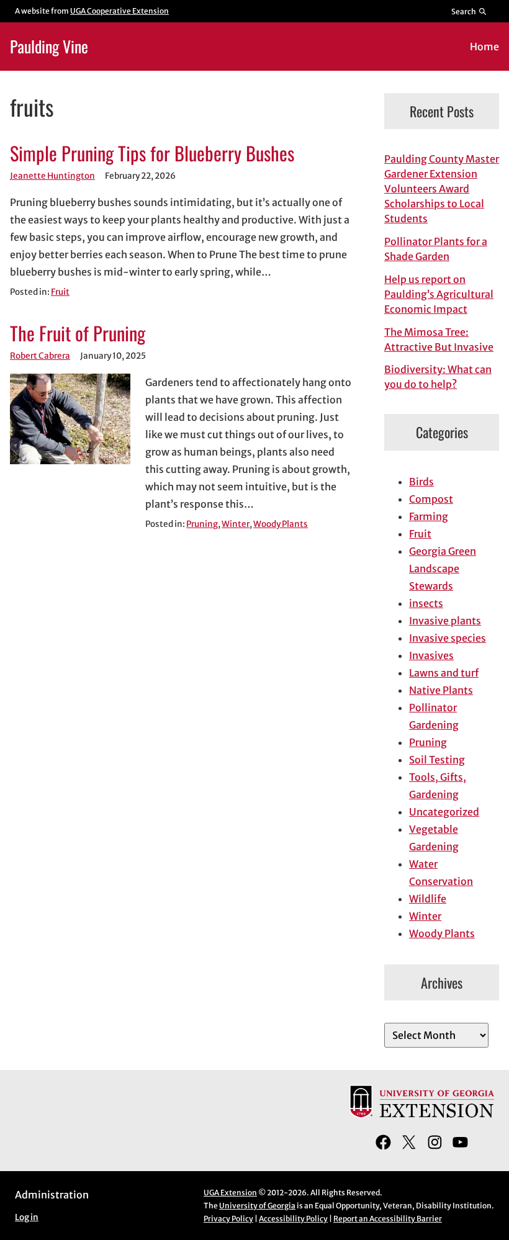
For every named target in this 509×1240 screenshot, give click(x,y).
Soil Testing (437, 759)
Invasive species (447, 638)
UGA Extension (230, 1192)
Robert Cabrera (40, 356)
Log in (26, 1217)
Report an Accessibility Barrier (387, 1218)
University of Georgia (257, 1205)
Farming (428, 516)
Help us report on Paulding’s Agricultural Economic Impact (438, 294)
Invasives (431, 655)
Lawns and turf (444, 673)
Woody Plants (280, 524)
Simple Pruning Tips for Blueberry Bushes (152, 153)
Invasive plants (445, 620)
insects (426, 603)
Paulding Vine (49, 46)
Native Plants (441, 690)
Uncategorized (444, 812)
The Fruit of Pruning (77, 333)
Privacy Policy (228, 1218)
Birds (421, 481)
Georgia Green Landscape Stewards (442, 568)
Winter (236, 524)
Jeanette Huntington (52, 176)
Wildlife (427, 898)
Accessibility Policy (293, 1218)
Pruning (202, 524)
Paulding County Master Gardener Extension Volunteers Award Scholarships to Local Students (441, 189)
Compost (431, 499)
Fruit (60, 292)
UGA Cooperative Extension (119, 11)
